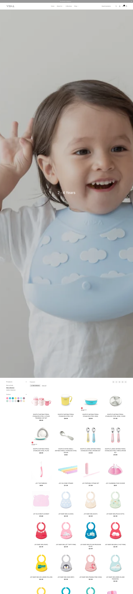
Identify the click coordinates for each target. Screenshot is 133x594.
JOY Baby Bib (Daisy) (91, 514)
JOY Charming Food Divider (115, 483)
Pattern (24, 401)
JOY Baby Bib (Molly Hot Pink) (115, 544)
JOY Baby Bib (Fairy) (41, 544)
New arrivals (9, 385)
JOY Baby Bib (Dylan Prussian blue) (90, 545)
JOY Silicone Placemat (41, 514)
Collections (69, 6)
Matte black (18, 401)
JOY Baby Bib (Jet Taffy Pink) (66, 544)
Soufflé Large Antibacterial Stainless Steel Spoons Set (90, 449)
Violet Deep (24, 398)
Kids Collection (10, 387)
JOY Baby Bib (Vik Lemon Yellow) (41, 577)
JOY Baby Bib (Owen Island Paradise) (115, 578)
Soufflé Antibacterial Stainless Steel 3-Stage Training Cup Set (41, 416)
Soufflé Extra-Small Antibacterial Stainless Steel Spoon (66, 450)
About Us (59, 6)
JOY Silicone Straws (66, 483)
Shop (75, 6)
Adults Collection (11, 390)
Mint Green (21, 398)
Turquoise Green (13, 398)
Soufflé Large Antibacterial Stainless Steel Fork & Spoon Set (115, 450)
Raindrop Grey (16, 401)
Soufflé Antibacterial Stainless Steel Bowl (91, 415)
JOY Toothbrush (41, 483)
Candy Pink (10, 401)
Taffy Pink (7, 398)
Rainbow (21, 401)
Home (52, 6)
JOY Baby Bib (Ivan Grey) (66, 577)
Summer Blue (13, 401)
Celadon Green (7, 401)
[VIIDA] (10, 6)
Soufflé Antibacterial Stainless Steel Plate (41, 449)
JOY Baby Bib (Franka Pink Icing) (90, 577)
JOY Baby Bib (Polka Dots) (115, 514)
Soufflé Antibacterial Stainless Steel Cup (66, 415)
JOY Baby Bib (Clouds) (65, 514)
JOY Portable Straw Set (90, 483)
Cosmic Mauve (18, 398)
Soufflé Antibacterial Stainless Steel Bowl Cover (115, 415)
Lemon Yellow (16, 398)
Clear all (44, 385)
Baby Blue (10, 398)
